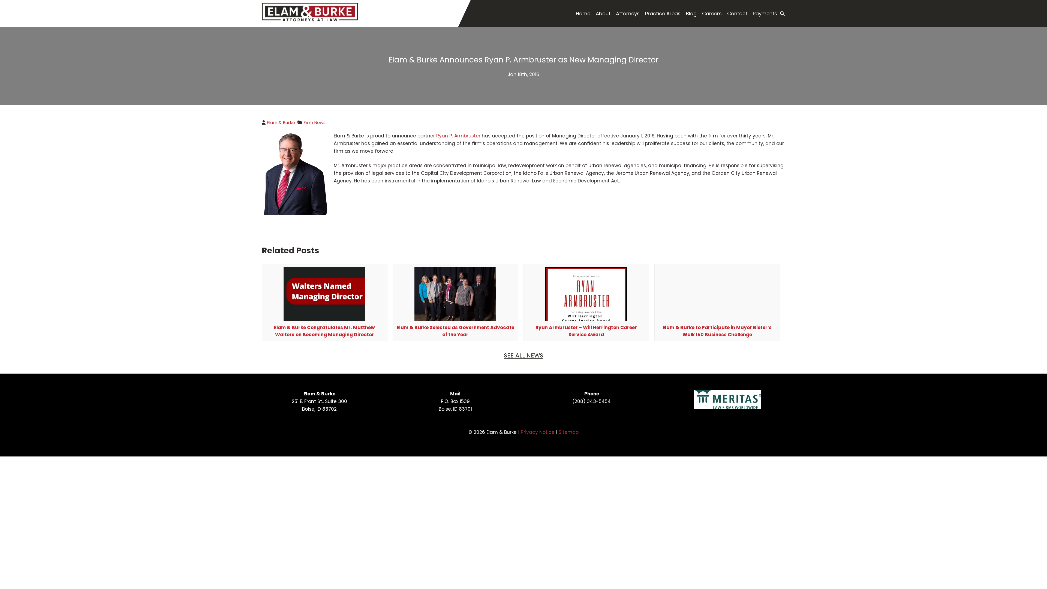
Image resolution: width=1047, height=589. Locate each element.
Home (583, 13)
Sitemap (569, 432)
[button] (782, 14)
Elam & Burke (281, 122)
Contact (737, 13)
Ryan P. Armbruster (458, 136)
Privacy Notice (538, 432)
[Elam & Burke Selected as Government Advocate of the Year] (455, 321)
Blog (691, 13)
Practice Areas (663, 13)
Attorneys (628, 13)
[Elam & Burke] (310, 20)
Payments (765, 13)
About (603, 13)
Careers (712, 13)
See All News (523, 355)
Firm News (314, 122)
